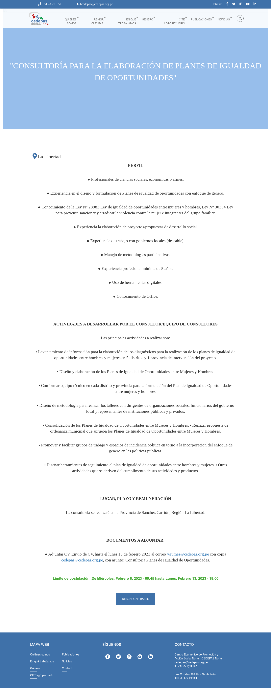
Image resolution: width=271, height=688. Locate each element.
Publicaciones (201, 19)
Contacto (67, 668)
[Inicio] (39, 18)
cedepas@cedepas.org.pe (97, 4)
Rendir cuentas (97, 21)
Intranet (217, 4)
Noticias (224, 19)
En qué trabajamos (127, 21)
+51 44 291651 (52, 4)
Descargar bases (135, 599)
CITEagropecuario (41, 675)
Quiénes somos (71, 21)
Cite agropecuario (174, 21)
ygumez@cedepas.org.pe (188, 554)
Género (147, 19)
